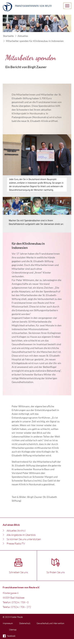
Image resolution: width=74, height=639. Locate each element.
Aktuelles (23, 35)
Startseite (8, 35)
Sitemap (12, 629)
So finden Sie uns (56, 572)
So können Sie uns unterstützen (24, 539)
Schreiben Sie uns (18, 572)
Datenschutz (24, 623)
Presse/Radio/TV (16, 543)
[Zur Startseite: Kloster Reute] (27, 7)
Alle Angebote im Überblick (21, 534)
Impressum (8, 623)
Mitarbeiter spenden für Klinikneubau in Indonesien (35, 40)
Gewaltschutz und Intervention (50, 623)
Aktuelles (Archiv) (16, 530)
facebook (11, 636)
